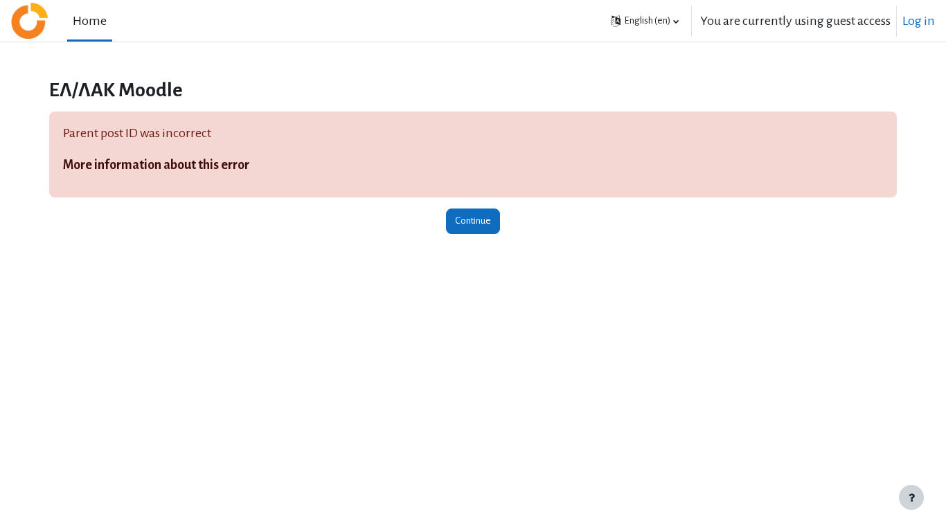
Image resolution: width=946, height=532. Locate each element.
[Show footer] (911, 497)
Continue (473, 220)
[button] (644, 21)
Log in (918, 21)
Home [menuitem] (90, 21)
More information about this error (156, 165)
